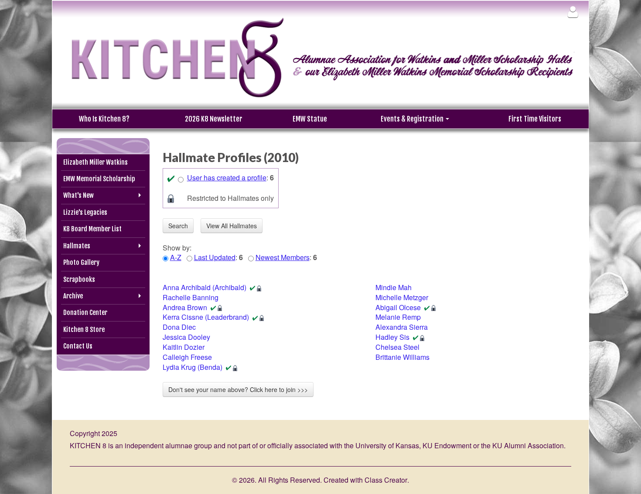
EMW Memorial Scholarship (99, 179)
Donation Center (85, 312)
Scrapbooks (79, 279)
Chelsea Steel (397, 347)
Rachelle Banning (190, 297)
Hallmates (76, 246)
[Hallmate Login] (572, 11)
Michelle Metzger (401, 297)
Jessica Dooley (186, 337)
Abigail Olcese (398, 307)
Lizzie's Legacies (85, 212)
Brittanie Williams (402, 357)
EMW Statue (310, 119)
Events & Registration (413, 119)
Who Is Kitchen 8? (104, 119)
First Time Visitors (534, 119)
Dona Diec (179, 327)
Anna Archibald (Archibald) (204, 287)
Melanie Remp (398, 317)
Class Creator (386, 480)
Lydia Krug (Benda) (192, 367)
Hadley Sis (392, 337)
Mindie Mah (393, 287)
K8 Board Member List (92, 229)
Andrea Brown (185, 307)
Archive (73, 296)
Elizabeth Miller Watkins (95, 162)
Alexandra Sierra (401, 327)
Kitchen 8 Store (84, 329)
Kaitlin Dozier (184, 347)
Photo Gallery (81, 262)
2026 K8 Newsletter (213, 119)
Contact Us (77, 346)
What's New (78, 195)
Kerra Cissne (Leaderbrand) (206, 317)
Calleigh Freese (187, 357)
